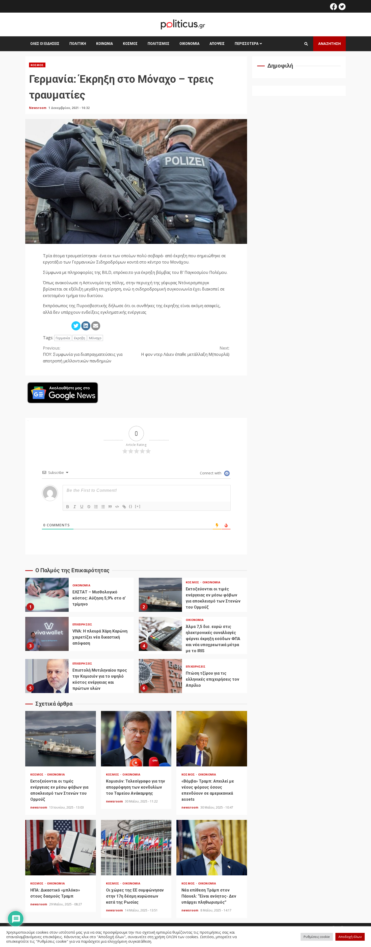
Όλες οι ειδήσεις (44, 44)
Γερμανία (63, 338)
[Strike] (88, 507)
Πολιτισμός (158, 44)
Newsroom (38, 108)
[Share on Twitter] (76, 325)
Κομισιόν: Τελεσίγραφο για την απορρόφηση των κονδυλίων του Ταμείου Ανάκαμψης (136, 738)
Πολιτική (77, 44)
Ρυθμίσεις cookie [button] (317, 936)
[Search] (306, 44)
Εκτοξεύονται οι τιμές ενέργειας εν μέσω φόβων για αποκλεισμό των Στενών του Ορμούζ (160, 595)
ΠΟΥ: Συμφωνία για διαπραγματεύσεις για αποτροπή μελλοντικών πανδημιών (82, 354)
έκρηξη (79, 338)
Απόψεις (217, 44)
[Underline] (81, 507)
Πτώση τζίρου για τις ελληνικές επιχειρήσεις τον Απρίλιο (160, 676)
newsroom (39, 807)
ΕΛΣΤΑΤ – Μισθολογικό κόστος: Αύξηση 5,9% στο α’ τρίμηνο (47, 595)
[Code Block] (117, 507)
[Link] (124, 507)
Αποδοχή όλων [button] (350, 936)
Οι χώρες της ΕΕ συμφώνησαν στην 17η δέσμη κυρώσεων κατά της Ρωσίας (136, 847)
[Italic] (74, 507)
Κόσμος (130, 44)
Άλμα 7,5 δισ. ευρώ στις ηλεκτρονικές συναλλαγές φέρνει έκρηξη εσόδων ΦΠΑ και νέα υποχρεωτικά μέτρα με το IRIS (160, 634)
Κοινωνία (104, 44)
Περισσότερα (246, 44)
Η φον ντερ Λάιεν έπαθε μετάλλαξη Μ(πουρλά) (185, 351)
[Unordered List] (103, 507)
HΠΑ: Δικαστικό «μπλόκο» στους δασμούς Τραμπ (60, 847)
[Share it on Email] (95, 325)
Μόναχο (95, 338)
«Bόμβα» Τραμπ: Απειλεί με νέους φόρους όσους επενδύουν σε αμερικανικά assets (211, 738)
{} (130, 506)
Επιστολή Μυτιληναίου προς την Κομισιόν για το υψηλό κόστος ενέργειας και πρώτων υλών (47, 676)
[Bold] (67, 507)
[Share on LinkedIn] (85, 325)
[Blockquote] (110, 507)
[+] (138, 506)
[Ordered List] (95, 507)
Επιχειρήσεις (82, 624)
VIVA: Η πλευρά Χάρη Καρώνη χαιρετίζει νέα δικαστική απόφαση (47, 634)
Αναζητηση (329, 43)
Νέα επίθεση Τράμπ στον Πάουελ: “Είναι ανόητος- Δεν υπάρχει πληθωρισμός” (211, 847)
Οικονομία (189, 44)
